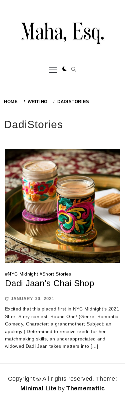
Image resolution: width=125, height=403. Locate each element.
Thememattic (85, 388)
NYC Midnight (23, 274)
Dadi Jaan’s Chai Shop (49, 283)
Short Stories (56, 274)
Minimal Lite (38, 388)
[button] (64, 69)
